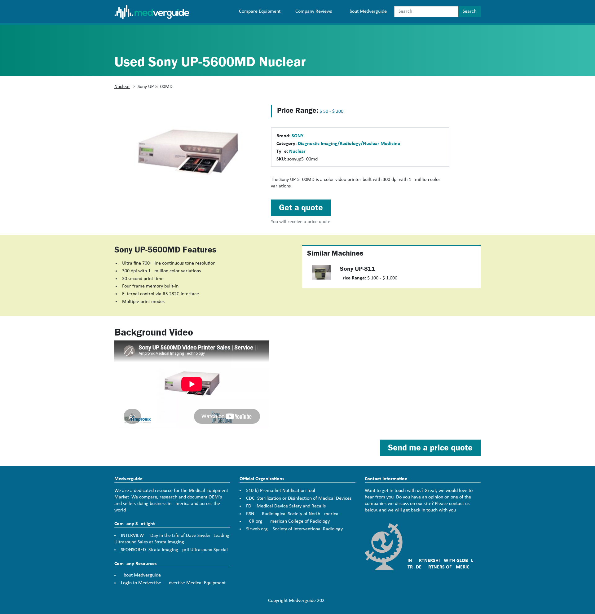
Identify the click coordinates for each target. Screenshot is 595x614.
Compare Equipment (259, 11)
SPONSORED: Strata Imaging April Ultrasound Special (174, 549)
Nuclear (122, 86)
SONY (297, 136)
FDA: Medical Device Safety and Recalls (286, 506)
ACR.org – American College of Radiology (288, 521)
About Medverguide (367, 11)
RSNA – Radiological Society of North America (292, 513)
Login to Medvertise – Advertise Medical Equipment (173, 583)
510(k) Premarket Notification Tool (280, 490)
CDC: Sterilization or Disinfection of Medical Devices (298, 498)
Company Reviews (313, 11)
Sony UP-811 (357, 269)
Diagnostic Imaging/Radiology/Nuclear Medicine (349, 143)
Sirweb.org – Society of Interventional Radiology (294, 529)
